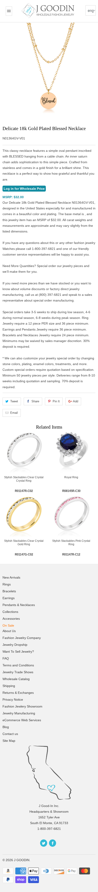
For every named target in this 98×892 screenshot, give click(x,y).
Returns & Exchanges (18, 692)
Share (35, 401)
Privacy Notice (13, 699)
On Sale (8, 625)
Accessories (11, 618)
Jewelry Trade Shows (18, 672)
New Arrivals (11, 577)
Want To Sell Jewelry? (18, 651)
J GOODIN (21, 860)
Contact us (10, 734)
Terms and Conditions (18, 665)
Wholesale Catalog (16, 679)
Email (14, 412)
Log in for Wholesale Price (24, 188)
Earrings (9, 598)
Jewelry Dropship (15, 644)
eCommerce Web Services (22, 720)
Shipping (9, 686)
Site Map (9, 740)
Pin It (56, 401)
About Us (9, 631)
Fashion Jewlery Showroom (22, 706)
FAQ (6, 658)
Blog (6, 727)
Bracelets (9, 591)
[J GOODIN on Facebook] (52, 843)
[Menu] (9, 11)
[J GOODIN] (48, 10)
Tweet (14, 401)
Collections (10, 612)
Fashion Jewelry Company (22, 638)
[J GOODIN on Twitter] (43, 843)
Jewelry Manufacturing (19, 713)
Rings (7, 584)
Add (75, 401)
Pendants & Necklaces (19, 605)
